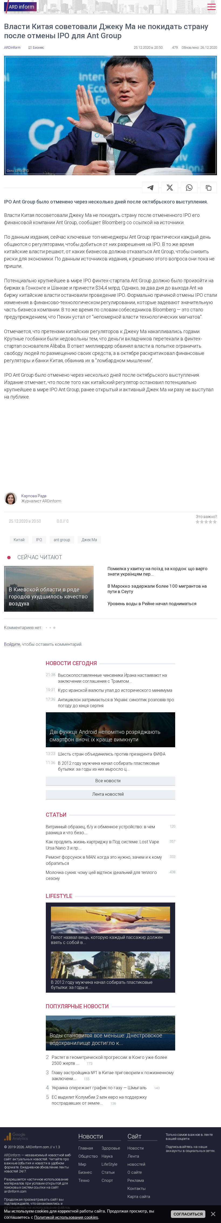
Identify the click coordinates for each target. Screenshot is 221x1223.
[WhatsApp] (189, 187)
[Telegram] (150, 187)
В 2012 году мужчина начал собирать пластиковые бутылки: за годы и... (102, 985)
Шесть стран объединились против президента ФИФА (111, 754)
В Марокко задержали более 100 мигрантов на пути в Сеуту (157, 588)
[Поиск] (182, 7)
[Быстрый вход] (198, 7)
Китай (19, 540)
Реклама (135, 1180)
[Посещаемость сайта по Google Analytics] (16, 1137)
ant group (62, 540)
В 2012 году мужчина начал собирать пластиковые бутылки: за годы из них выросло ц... (109, 766)
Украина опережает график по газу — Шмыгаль (106, 1087)
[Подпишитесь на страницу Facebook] (169, 1165)
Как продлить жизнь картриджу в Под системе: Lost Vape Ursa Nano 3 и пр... (110, 844)
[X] (169, 187)
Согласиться (188, 1214)
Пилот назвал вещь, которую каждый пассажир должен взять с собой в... (107, 940)
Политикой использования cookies (66, 1217)
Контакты (136, 1188)
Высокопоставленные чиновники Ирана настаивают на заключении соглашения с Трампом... (112, 678)
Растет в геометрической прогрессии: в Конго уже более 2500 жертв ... (109, 1060)
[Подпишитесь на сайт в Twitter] (185, 1165)
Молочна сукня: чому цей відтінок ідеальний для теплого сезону (110, 875)
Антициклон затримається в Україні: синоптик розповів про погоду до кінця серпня (116, 702)
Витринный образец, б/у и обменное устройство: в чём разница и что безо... (110, 829)
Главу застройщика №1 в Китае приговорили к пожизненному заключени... (113, 1075)
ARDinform (12, 1155)
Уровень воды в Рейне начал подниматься (152, 603)
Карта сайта (138, 1196)
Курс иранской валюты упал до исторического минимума (115, 690)
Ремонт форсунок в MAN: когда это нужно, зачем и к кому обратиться (110, 860)
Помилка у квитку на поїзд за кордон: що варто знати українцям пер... (158, 571)
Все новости (107, 780)
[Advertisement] (110, 449)
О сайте (134, 1172)
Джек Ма (89, 540)
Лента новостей (108, 794)
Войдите (12, 644)
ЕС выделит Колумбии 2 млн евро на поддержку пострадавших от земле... (99, 1100)
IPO (39, 540)
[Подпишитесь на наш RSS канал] (200, 1165)
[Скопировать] (208, 187)
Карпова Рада (33, 496)
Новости (135, 1148)
